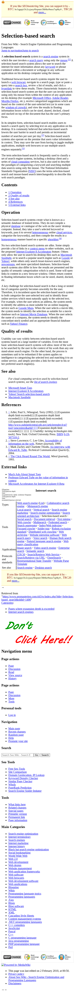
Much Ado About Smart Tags (24, 474)
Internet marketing (18, 843)
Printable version (17, 813)
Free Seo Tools (16, 768)
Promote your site (18, 741)
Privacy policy (16, 973)
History (12, 678)
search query (36, 60)
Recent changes (17, 731)
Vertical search (41, 509)
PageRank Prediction (20, 787)
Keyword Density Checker (23, 778)
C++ (10, 934)
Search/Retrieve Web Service (43, 554)
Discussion (14, 668)
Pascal (11, 931)
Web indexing (54, 525)
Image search (24, 547)
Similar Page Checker (20, 781)
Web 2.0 (13, 858)
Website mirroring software (44, 534)
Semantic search (35, 551)
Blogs (11, 903)
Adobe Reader (60, 97)
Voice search (40, 538)
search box (21, 85)
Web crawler (24, 522)
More (11, 698)
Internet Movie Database (33, 314)
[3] (23, 148)
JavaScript (14, 928)
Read (11, 672)
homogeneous (9, 239)
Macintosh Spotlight (19, 397)
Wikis (11, 890)
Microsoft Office (42, 97)
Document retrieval (44, 519)
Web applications (17, 884)
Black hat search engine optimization (28, 849)
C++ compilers (16, 925)
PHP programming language (24, 944)
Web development (18, 862)
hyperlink (6, 88)
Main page (14, 728)
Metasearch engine (37, 506)
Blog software (16, 906)
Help (11, 737)
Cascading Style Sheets (21, 915)
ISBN (60, 434)
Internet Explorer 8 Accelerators (33, 251)
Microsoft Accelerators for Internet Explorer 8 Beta (36, 483)
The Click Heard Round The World (30, 456)
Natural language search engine (44, 541)
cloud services (64, 232)
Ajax (11, 899)
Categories (7, 602)
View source (15, 675)
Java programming (18, 940)
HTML (12, 909)
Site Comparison (17, 771)
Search (6, 748)
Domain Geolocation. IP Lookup (26, 775)
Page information (17, 820)
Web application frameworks (24, 871)
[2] (43, 135)
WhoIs (12, 784)
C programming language (22, 937)
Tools (11, 701)
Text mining (63, 519)
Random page (16, 734)
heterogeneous (40, 232)
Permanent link (16, 817)
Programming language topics (24, 893)
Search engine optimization (45, 512)
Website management (20, 868)
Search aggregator (27, 525)
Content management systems (24, 918)
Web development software (23, 880)
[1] (69, 59)
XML (11, 912)
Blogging (13, 887)
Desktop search (43, 567)
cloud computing (20, 161)
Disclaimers (14, 983)
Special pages (15, 810)
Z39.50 (21, 554)
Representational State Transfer (34, 560)
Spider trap (44, 528)
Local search (24, 509)
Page (11, 665)
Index (42, 525)
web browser (18, 82)
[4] (60, 238)
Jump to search (30, 50)
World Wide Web (17, 855)
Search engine (25, 567)
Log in (12, 715)
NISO (32, 171)
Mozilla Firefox (9, 101)
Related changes (17, 807)
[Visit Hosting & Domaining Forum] (39, 647)
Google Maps (25, 308)
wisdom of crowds (15, 107)
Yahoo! (5, 261)
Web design (14, 865)
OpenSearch (54, 557)
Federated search (57, 522)
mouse (63, 60)
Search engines (16, 840)
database (16, 226)
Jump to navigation (11, 50)
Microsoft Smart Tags (20, 387)
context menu (37, 248)
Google (66, 257)
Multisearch (39, 522)
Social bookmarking (19, 852)
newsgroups (8, 264)
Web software (16, 874)
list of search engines (45, 381)
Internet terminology (19, 836)
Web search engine (27, 503)
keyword (50, 66)
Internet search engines (20, 611)
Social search (24, 519)
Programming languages (21, 896)
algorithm (53, 239)
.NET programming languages (25, 921)
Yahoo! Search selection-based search (29, 394)
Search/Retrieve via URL (31, 557)
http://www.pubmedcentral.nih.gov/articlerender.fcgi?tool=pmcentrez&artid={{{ (37, 426)
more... (42, 12)
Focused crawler (26, 528)
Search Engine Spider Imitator (25, 790)
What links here (17, 804)
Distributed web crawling (43, 531)
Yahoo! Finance (18, 323)
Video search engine (45, 547)
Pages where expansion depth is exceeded (31, 608)
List (41, 503)
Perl (10, 947)
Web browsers (16, 877)
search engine (50, 56)
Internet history (16, 846)
